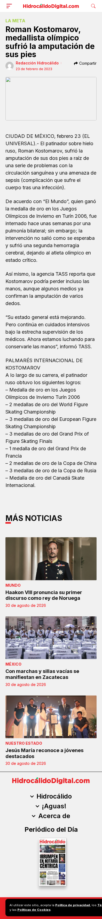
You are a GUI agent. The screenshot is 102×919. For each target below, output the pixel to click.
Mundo (13, 585)
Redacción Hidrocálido (37, 63)
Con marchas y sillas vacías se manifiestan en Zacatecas (42, 674)
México (13, 664)
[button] (10, 6)
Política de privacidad (72, 905)
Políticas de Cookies (34, 910)
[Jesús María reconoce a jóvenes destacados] (51, 717)
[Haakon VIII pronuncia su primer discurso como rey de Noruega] (51, 558)
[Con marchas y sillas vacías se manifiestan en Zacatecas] (51, 637)
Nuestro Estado (23, 743)
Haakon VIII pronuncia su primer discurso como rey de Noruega (43, 595)
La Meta (15, 20)
